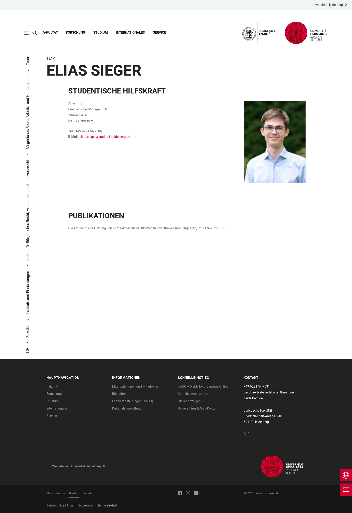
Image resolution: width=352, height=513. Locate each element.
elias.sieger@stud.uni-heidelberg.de (104, 137)
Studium (100, 32)
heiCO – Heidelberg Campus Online (203, 386)
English (87, 493)
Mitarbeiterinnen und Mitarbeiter (135, 386)
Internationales (130, 32)
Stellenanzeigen (189, 401)
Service (159, 32)
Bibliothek (119, 394)
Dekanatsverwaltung (127, 408)
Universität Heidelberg (327, 5)
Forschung (75, 32)
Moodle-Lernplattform (193, 394)
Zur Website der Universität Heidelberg (73, 466)
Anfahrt (249, 434)
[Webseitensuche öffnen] (37, 33)
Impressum (86, 505)
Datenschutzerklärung (60, 505)
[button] (77, 378)
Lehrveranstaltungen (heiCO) (132, 401)
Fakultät (50, 32)
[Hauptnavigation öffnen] (28, 33)
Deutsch (74, 493)
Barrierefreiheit (107, 505)
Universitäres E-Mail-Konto (197, 408)
